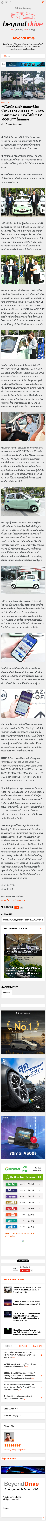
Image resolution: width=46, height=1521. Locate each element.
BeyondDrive (23, 38)
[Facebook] (10, 2)
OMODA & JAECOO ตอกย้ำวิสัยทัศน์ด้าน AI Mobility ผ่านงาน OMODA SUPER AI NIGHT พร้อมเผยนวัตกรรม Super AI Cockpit (26, 1317)
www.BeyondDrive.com (13, 900)
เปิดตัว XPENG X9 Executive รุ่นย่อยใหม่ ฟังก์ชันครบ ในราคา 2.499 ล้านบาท (22, 949)
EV (8, 103)
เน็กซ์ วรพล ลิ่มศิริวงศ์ (12, 1445)
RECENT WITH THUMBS (14, 1279)
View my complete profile (15, 1449)
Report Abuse (8, 1458)
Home (3, 103)
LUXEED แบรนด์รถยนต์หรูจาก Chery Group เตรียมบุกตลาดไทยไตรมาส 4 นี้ (26, 1303)
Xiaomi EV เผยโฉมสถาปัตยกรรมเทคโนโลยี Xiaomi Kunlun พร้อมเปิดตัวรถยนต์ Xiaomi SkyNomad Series (27, 1332)
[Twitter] (6, 2)
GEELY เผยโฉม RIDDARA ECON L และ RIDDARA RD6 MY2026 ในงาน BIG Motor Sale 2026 (27, 1290)
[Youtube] (2, 2)
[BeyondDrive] (23, 31)
